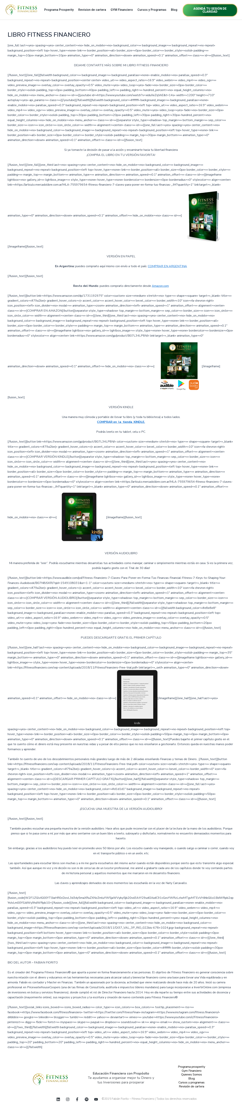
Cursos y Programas (151, 10)
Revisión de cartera (191, 1086)
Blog (174, 10)
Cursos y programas (191, 1082)
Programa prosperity (191, 1067)
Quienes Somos (191, 1074)
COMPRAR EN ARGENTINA (167, 266)
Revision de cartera (92, 10)
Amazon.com (160, 286)
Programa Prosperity (59, 10)
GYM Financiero (122, 10)
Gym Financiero (192, 1071)
